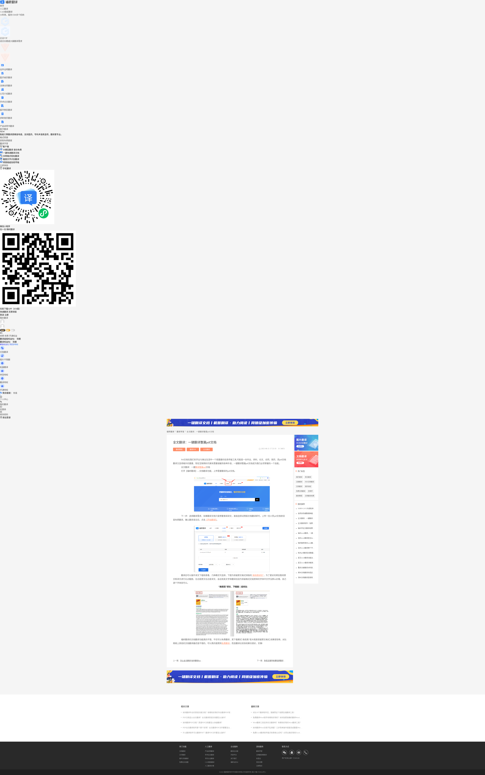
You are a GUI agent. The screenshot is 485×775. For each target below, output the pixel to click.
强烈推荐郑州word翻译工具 (307, 543)
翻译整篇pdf (200, 467)
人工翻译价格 (209, 766)
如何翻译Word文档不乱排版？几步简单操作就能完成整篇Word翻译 (279, 728)
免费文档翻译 (300, 491)
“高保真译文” (258, 575)
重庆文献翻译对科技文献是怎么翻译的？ (307, 568)
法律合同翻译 (6, 86)
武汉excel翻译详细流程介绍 (307, 563)
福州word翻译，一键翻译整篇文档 (307, 533)
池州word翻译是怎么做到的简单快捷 (307, 538)
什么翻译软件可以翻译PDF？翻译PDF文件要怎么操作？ (204, 733)
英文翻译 (308, 477)
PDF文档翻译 (309, 482)
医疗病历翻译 (6, 77)
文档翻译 (299, 486)
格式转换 (4, 137)
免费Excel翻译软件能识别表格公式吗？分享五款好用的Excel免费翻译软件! (282, 733)
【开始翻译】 (210, 520)
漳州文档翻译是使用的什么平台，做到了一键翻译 (307, 577)
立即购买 (259, 766)
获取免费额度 (6, 140)
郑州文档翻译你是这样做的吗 (307, 572)
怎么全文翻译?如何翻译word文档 (191, 661)
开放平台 (234, 755)
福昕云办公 (234, 762)
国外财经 (308, 486)
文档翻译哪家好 (261, 755)
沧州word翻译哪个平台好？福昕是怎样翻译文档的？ (307, 548)
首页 (2, 6)
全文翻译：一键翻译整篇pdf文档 (307, 518)
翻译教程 (179, 449)
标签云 (258, 758)
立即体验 (4, 165)
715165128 (296, 758)
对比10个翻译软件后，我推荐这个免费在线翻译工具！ (274, 712)
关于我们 (234, 758)
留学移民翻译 (6, 110)
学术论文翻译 (6, 102)
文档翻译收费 (309, 496)
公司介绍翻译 (6, 94)
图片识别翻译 (183, 758)
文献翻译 (299, 482)
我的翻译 (4, 318)
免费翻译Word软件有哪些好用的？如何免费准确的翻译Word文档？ (279, 717)
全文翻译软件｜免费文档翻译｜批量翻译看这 (307, 523)
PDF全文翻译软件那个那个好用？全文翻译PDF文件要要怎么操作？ (209, 728)
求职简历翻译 (6, 118)
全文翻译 (206, 449)
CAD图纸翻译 (209, 762)
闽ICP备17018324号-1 (259, 772)
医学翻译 (4, 129)
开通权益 (13, 336)
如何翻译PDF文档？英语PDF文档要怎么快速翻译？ (203, 723)
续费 (2, 336)
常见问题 (259, 762)
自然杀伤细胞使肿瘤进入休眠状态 (307, 513)
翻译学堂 (4, 143)
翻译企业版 (234, 751)
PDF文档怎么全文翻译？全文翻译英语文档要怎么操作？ (205, 717)
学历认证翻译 (209, 758)
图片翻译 (299, 477)
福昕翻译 (170, 432)
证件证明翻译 (6, 69)
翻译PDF (193, 449)
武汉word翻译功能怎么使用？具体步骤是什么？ (307, 558)
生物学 (310, 491)
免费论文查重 (183, 762)
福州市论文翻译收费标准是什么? (307, 528)
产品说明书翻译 (7, 126)
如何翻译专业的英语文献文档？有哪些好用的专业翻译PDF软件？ (208, 712)
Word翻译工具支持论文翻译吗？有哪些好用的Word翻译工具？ (277, 723)
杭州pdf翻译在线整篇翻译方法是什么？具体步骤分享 (307, 553)
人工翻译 (4, 9)
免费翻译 (226, 643)
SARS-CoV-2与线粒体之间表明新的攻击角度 (307, 508)
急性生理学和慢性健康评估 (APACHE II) (275, 661)
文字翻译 (182, 755)
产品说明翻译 (209, 751)
